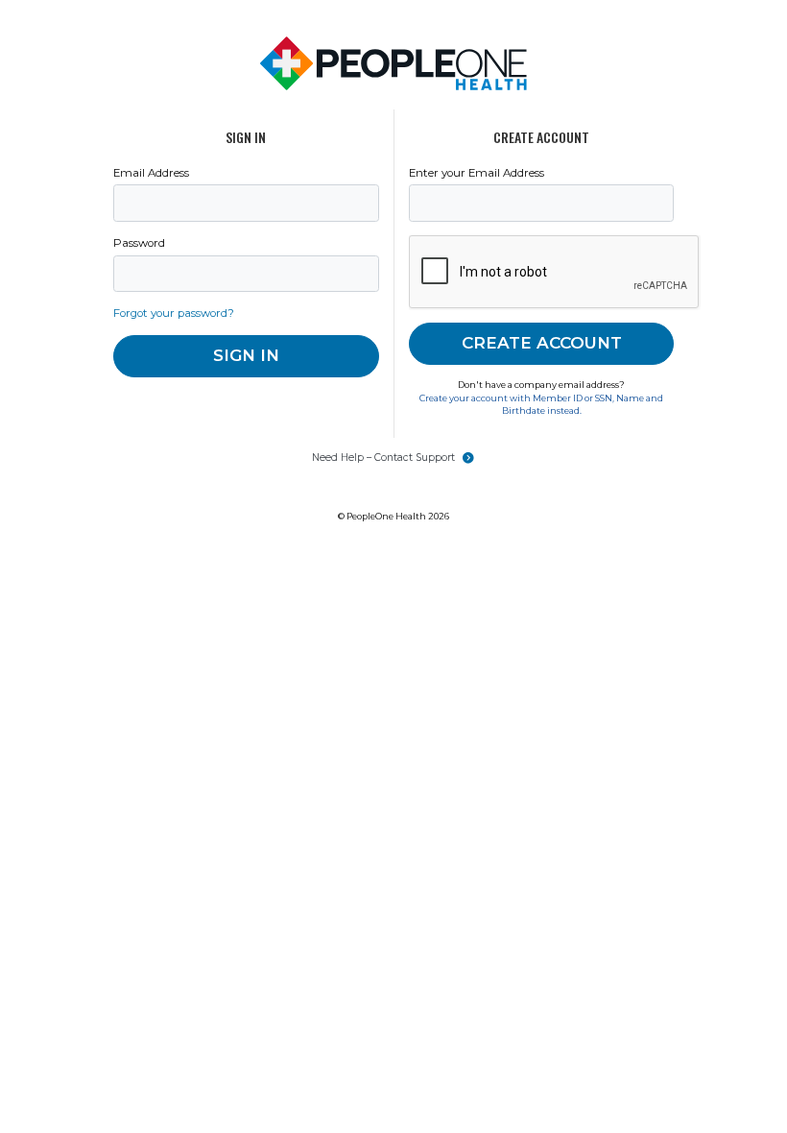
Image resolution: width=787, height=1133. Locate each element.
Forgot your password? (173, 313)
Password (139, 243)
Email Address (151, 173)
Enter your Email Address (476, 173)
